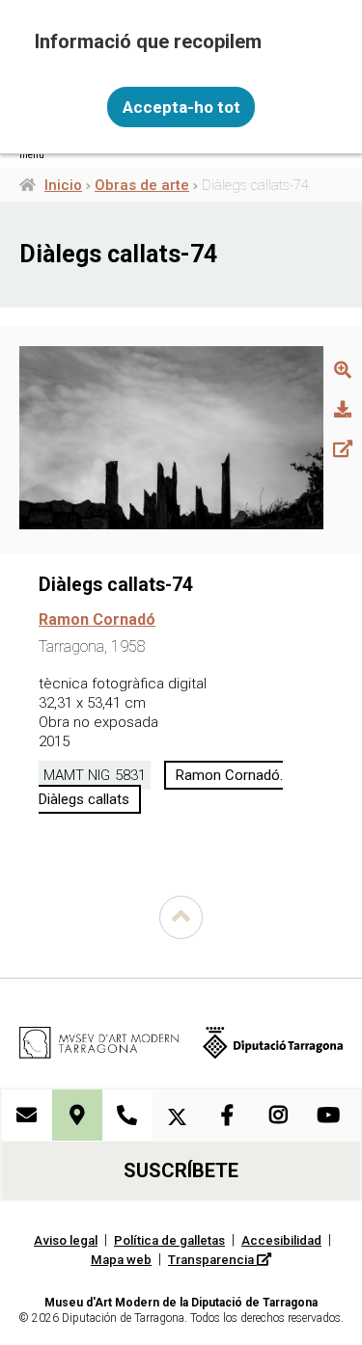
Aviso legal (65, 1240)
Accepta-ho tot (181, 107)
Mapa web (121, 1259)
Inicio (63, 185)
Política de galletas (169, 1240)
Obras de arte (142, 185)
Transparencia (212, 1259)
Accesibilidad (281, 1240)
